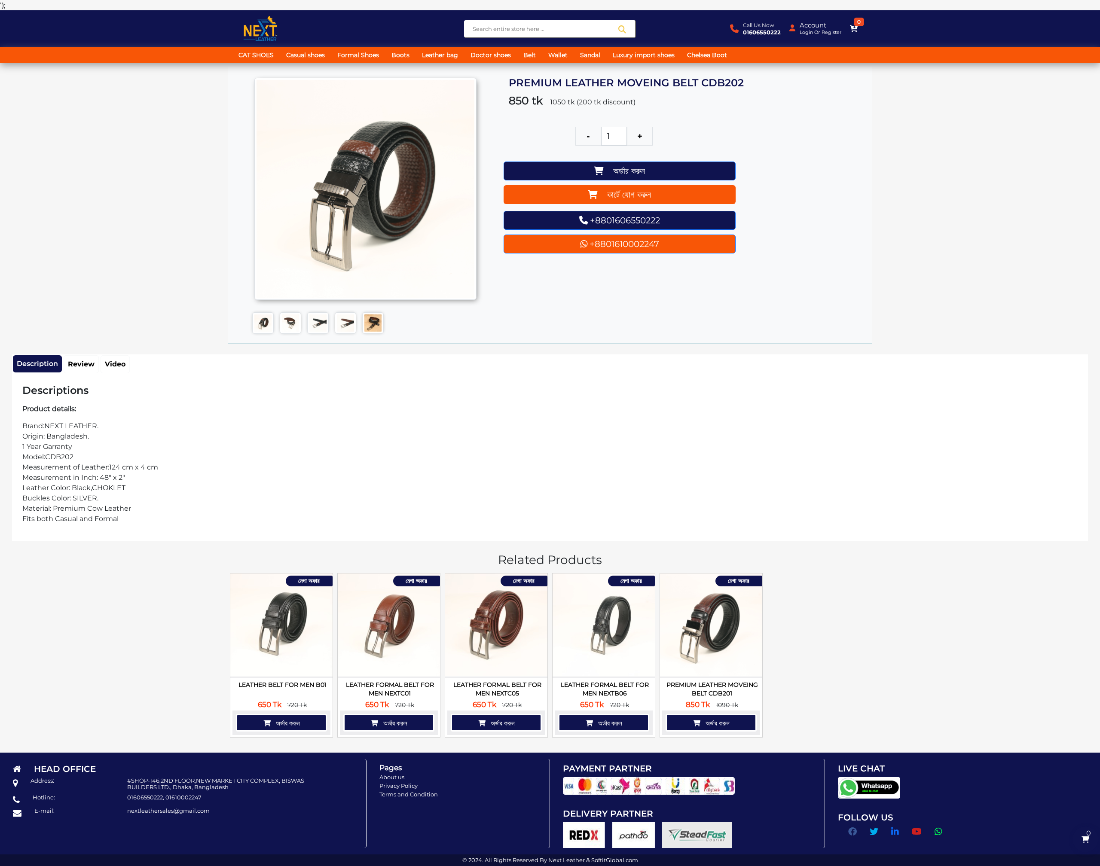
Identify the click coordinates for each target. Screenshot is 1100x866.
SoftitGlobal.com (614, 860)
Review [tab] (81, 364)
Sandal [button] (590, 55)
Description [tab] (37, 364)
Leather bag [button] (440, 55)
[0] (854, 28)
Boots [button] (400, 55)
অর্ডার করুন (624, 171)
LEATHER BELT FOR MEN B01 (282, 685)
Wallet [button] (558, 55)
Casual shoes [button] (305, 55)
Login (806, 32)
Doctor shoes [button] (491, 55)
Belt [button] (529, 55)
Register (831, 32)
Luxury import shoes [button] (644, 55)
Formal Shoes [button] (358, 55)
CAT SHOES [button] (256, 55)
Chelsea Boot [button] (707, 55)
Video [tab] (115, 364)
